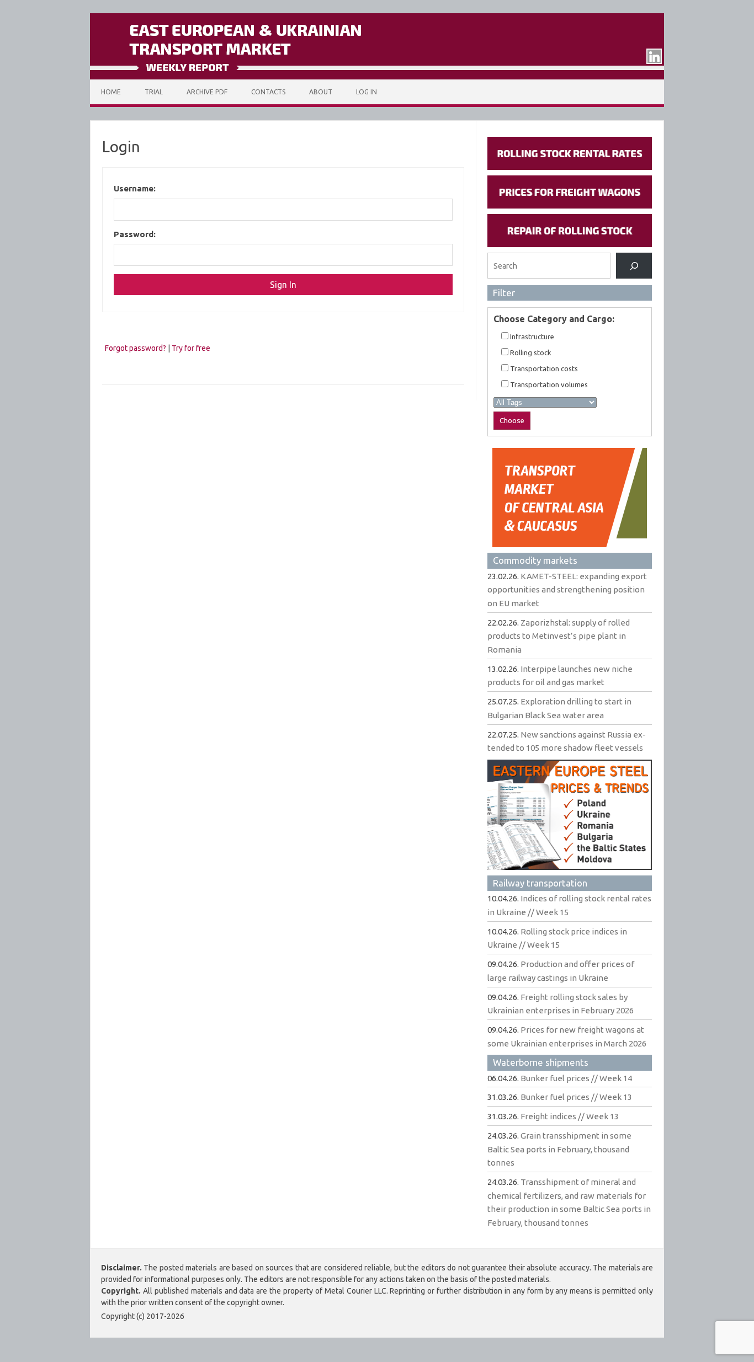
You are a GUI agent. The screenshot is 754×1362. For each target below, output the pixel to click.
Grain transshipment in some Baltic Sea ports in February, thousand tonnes (559, 1149)
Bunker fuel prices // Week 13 (576, 1097)
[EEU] (377, 76)
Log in (366, 91)
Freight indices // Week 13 (570, 1116)
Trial (154, 91)
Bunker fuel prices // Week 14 (576, 1078)
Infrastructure (531, 336)
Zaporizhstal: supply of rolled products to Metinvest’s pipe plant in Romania (558, 636)
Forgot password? (135, 348)
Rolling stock (529, 352)
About (320, 91)
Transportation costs (543, 368)
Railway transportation (540, 883)
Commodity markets (535, 560)
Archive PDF (207, 91)
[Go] (634, 266)
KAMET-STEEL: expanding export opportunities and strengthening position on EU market (567, 589)
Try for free (191, 348)
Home (111, 91)
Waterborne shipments (540, 1062)
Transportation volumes (548, 384)
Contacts (268, 91)
